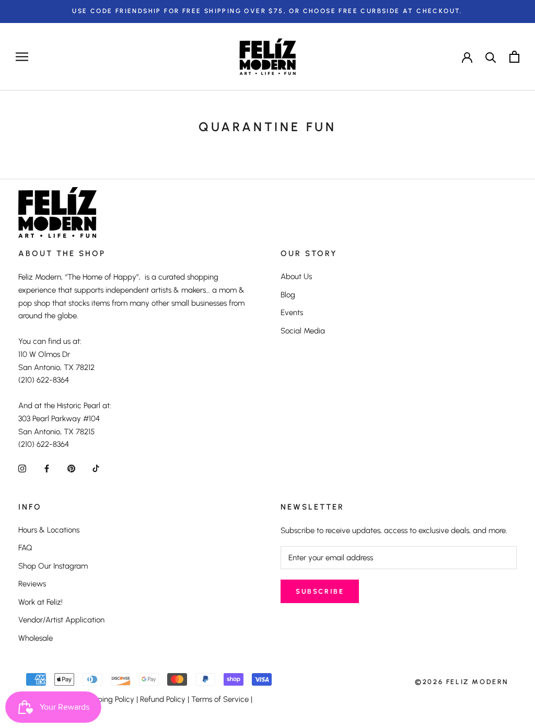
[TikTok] (96, 468)
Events (292, 312)
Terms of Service (220, 699)
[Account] (467, 56)
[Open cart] (514, 57)
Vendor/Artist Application (61, 620)
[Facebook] (47, 468)
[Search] (490, 56)
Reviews (32, 583)
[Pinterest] (71, 468)
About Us (296, 276)
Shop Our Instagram (53, 566)
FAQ (25, 547)
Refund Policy (162, 699)
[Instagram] (22, 468)
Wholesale (35, 638)
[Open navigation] (22, 56)
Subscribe (320, 591)
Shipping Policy (108, 699)
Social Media (303, 331)
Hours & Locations (48, 530)
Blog (288, 294)
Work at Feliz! (40, 602)
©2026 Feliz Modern (462, 682)
